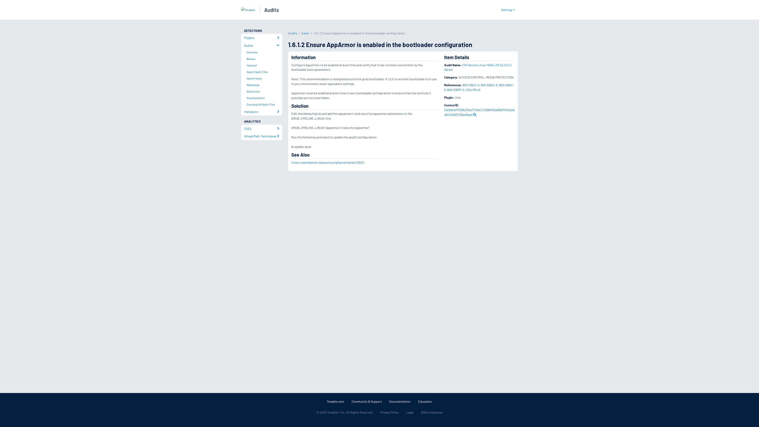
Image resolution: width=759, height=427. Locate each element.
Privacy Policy (389, 412)
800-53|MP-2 (455, 90)
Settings (507, 10)
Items (305, 33)
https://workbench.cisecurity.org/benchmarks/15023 (327, 162)
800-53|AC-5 (489, 85)
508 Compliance (432, 412)
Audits (271, 10)
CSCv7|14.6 (472, 90)
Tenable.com (335, 401)
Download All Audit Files (260, 104)
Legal (409, 412)
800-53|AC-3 (471, 85)
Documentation (400, 401)
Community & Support (367, 401)
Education (425, 401)
